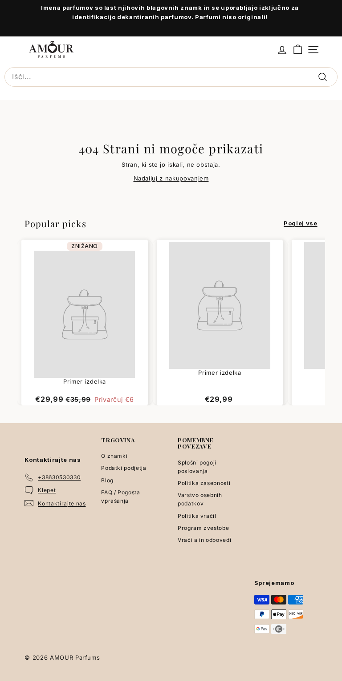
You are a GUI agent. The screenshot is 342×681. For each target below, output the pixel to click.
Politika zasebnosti (204, 483)
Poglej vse (301, 223)
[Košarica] (297, 49)
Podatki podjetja (123, 468)
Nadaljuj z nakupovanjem (171, 178)
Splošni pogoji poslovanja (197, 466)
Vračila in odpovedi (204, 540)
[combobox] (171, 77)
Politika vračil (197, 516)
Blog (107, 480)
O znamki (114, 456)
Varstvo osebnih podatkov (200, 499)
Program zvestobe (203, 528)
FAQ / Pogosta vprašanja (120, 496)
